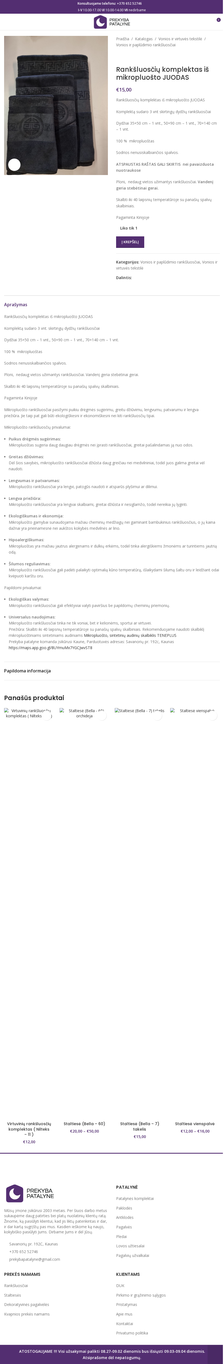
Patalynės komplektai (135, 1198)
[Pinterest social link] (148, 278)
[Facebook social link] (135, 278)
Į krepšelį (130, 241)
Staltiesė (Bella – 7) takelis (139, 1126)
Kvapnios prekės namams (27, 1314)
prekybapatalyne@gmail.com (34, 1259)
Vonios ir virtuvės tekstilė (180, 38)
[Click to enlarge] (14, 165)
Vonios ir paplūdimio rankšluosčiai (146, 44)
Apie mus (124, 1314)
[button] (46, 715)
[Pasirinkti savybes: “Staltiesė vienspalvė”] (212, 715)
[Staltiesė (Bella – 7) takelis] (140, 913)
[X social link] (141, 278)
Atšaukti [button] (216, 1354)
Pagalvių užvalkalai (132, 1255)
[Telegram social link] (161, 278)
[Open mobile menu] (6, 21)
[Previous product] (119, 57)
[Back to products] (126, 57)
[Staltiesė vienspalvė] (195, 913)
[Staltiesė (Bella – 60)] (85, 913)
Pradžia (122, 38)
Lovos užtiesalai (130, 1245)
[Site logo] (112, 21)
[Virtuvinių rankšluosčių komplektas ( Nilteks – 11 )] (29, 913)
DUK (120, 1285)
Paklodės (124, 1208)
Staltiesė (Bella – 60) (84, 1124)
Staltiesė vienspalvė (195, 1124)
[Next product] (132, 57)
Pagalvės (124, 1227)
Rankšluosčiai (16, 1285)
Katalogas (144, 38)
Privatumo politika (132, 1333)
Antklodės (125, 1217)
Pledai (121, 1236)
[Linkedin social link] (155, 278)
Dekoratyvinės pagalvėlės (26, 1304)
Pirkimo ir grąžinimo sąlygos (141, 1295)
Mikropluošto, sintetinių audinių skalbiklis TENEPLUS (130, 635)
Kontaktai (124, 1323)
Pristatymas (126, 1304)
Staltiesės (12, 1295)
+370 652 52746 (129, 3)
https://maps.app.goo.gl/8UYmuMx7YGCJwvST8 (50, 647)
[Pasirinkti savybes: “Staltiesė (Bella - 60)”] (102, 715)
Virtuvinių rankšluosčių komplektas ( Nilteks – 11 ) (29, 1129)
